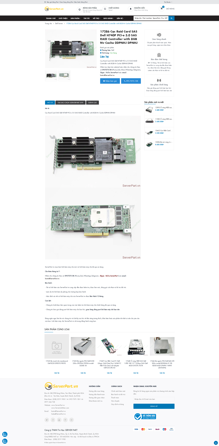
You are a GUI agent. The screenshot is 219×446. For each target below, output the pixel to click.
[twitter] (46, 420)
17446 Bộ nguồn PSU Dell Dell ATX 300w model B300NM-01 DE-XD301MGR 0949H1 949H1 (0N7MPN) (162, 364)
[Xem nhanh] (59, 372)
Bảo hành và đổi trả (118, 394)
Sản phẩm (75, 18)
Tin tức (87, 18)
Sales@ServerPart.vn (58, 414)
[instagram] (71, 420)
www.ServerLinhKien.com (60, 408)
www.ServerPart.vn (58, 405)
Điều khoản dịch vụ (95, 401)
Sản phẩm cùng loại (57, 329)
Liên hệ (120, 18)
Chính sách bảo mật (118, 391)
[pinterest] (65, 420)
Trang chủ (51, 18)
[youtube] (59, 420)
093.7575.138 (132, 81)
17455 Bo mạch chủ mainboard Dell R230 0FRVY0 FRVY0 (57, 362)
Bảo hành (108, 18)
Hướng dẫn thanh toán (97, 394)
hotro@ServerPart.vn (107, 75)
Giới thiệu (63, 18)
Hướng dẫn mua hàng (96, 391)
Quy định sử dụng (117, 404)
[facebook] (53, 420)
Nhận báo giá (111, 81)
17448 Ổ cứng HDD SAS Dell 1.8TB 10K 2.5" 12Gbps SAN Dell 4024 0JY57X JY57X (136, 363)
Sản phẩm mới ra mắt (153, 102)
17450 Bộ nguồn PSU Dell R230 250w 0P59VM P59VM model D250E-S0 (83, 363)
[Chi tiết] (53, 372)
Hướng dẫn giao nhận (96, 397)
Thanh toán (115, 397)
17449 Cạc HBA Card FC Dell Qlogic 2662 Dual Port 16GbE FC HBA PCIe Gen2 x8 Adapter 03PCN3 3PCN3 (109, 364)
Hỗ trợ (96, 18)
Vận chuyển (115, 401)
